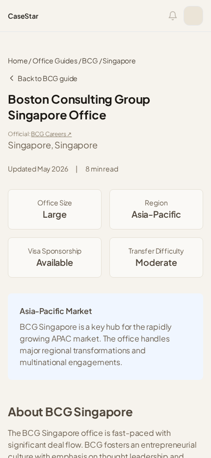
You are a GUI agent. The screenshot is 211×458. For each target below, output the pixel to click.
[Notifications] (173, 16)
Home (17, 60)
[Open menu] (193, 16)
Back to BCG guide (48, 78)
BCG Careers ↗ (51, 134)
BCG (90, 60)
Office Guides (55, 60)
